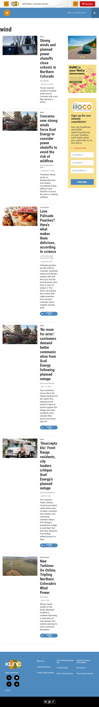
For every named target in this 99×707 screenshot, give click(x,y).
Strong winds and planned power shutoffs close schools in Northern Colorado (48, 58)
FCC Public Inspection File (65, 662)
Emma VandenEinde (47, 383)
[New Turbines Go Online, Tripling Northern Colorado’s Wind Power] (20, 566)
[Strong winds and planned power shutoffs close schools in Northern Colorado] (20, 45)
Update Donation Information (83, 662)
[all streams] (95, 13)
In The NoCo (44, 207)
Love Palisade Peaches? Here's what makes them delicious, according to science (48, 231)
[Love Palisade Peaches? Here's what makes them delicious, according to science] (20, 216)
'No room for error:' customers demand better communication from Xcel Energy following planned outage (48, 354)
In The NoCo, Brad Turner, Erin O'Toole (46, 257)
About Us (40, 661)
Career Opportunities (45, 673)
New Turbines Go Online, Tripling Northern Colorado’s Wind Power (48, 577)
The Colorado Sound (84, 674)
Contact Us (80, 668)
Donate (89, 4)
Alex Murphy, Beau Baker (46, 166)
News (42, 37)
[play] (7, 12)
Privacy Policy (62, 668)
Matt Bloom (44, 597)
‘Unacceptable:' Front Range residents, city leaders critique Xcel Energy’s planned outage (48, 465)
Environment (44, 557)
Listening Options (44, 667)
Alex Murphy (44, 81)
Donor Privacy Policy (65, 674)
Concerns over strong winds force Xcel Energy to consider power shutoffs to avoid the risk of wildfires (48, 138)
